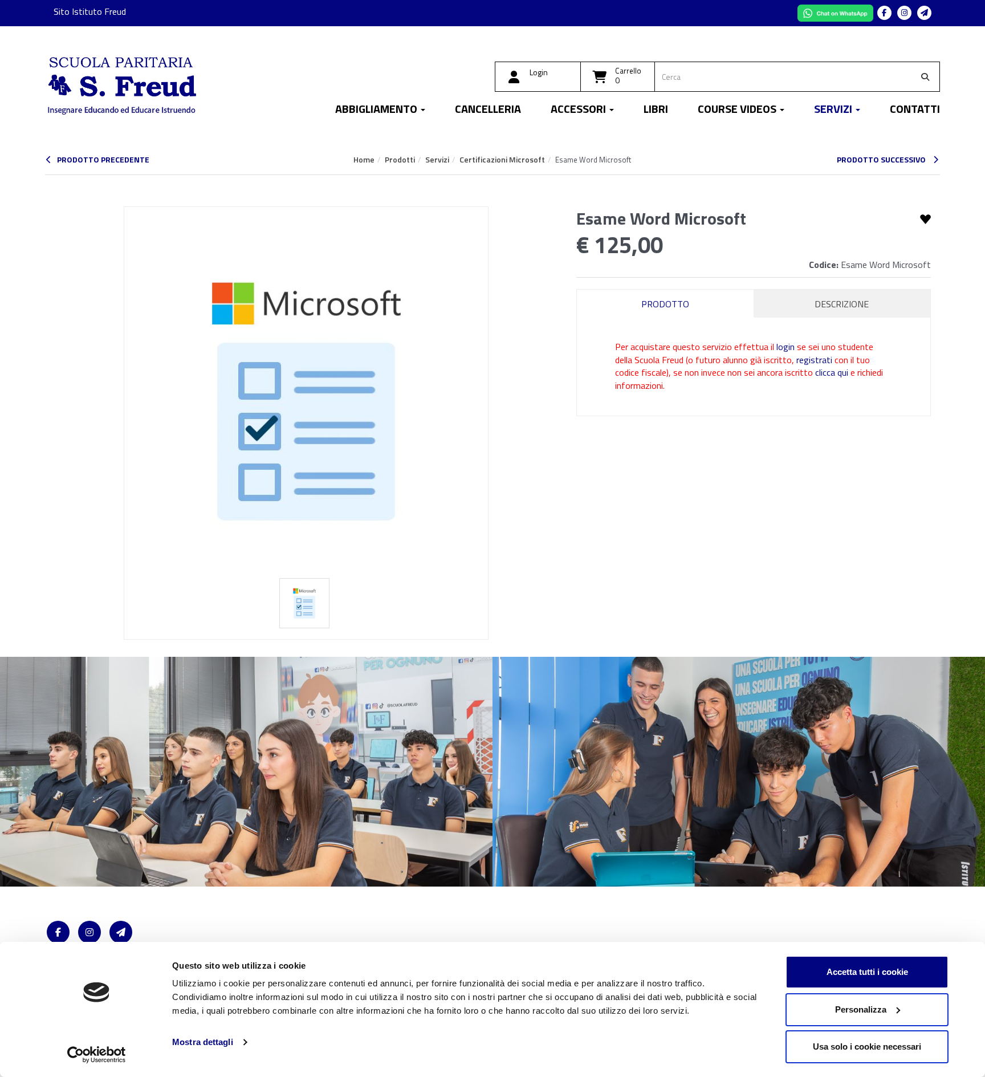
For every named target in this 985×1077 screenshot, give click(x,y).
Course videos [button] (738, 110)
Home (364, 159)
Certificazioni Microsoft (502, 159)
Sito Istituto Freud (90, 11)
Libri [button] (656, 110)
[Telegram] (924, 13)
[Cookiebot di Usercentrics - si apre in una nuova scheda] (96, 1054)
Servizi (437, 159)
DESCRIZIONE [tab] (842, 304)
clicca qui (831, 372)
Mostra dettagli (202, 1042)
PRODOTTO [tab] (665, 304)
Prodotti (400, 159)
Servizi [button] (834, 110)
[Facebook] (884, 13)
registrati (814, 360)
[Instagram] (904, 13)
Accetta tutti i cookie (867, 972)
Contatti (915, 110)
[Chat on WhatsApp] (836, 12)
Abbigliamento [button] (377, 110)
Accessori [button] (579, 110)
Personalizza (860, 1009)
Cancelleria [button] (488, 110)
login (785, 346)
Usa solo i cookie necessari (867, 1046)
